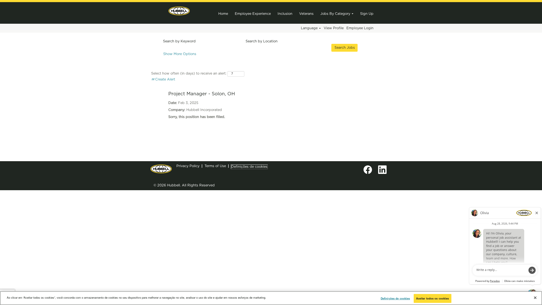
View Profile (334, 28)
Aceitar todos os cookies (432, 298)
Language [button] (310, 28)
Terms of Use (215, 166)
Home (223, 13)
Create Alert (164, 79)
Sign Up (366, 13)
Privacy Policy (187, 166)
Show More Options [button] (179, 54)
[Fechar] (535, 297)
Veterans (306, 13)
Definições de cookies (249, 166)
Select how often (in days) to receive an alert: (188, 73)
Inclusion (285, 13)
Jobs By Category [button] (335, 13)
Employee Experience (253, 13)
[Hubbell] (179, 10)
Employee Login (359, 28)
